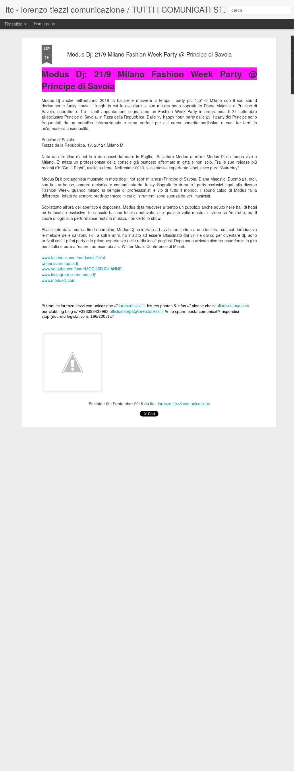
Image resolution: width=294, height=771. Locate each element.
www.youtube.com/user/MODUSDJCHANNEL (83, 269)
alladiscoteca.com (233, 305)
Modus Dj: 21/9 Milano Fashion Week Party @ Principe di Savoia (149, 54)
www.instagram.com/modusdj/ (69, 274)
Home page (44, 23)
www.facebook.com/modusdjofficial (73, 257)
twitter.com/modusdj (60, 263)
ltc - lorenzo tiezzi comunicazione (180, 403)
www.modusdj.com (59, 280)
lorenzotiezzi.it (132, 305)
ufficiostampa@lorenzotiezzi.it (137, 311)
